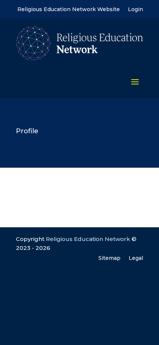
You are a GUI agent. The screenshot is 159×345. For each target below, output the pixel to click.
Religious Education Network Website (68, 10)
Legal (136, 258)
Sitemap (109, 258)
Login (135, 10)
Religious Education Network (88, 238)
